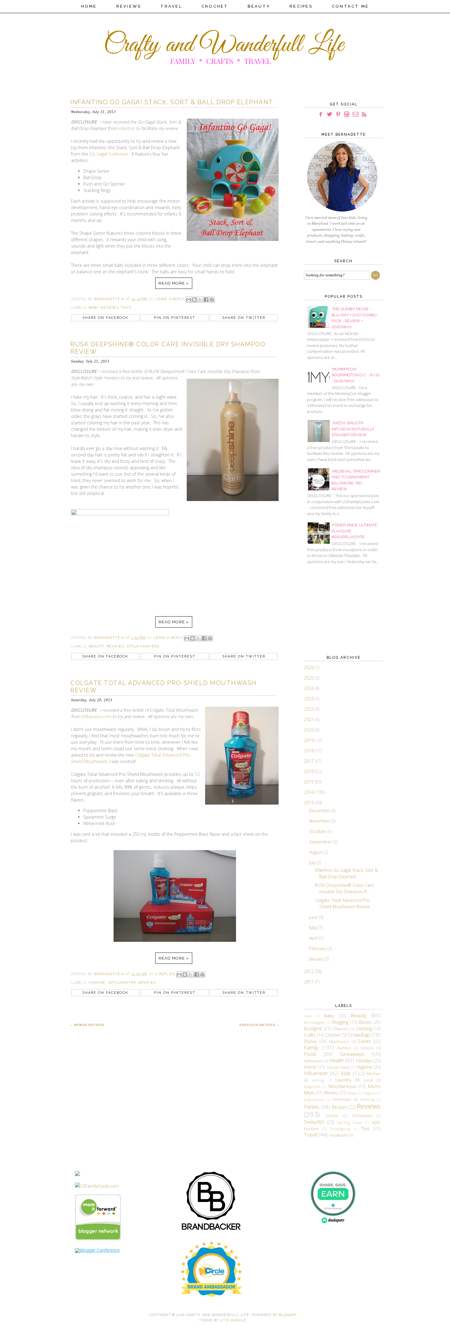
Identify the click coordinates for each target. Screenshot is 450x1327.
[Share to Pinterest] (212, 300)
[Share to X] (200, 300)
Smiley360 (314, 1122)
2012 (309, 971)
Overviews (341, 1099)
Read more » (174, 283)
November (320, 821)
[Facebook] (320, 114)
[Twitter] (329, 114)
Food (310, 1053)
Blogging (340, 1022)
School (331, 1115)
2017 (309, 761)
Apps (307, 1016)
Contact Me (350, 6)
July (313, 862)
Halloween (313, 1060)
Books (365, 1022)
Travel (171, 6)
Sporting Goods (349, 1122)
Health (336, 1060)
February (318, 948)
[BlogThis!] (194, 300)
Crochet (214, 6)
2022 (309, 709)
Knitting (318, 1080)
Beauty (259, 6)
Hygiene (97, 983)
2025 (309, 678)
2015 (309, 782)
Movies (331, 1093)
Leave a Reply (170, 299)
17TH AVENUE (233, 1320)
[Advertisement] (334, 609)
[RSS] (364, 114)
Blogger (288, 1315)
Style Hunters (143, 646)
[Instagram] (347, 114)
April (314, 938)
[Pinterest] (338, 114)
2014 (309, 792)
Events (364, 1041)
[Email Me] (355, 114)
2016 (309, 771)
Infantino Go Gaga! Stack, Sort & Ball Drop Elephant (171, 102)
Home (89, 6)
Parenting (367, 1099)
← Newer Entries (87, 1025)
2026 (309, 667)
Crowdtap (359, 1034)
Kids (346, 1073)
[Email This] (189, 300)
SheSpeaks (362, 1115)
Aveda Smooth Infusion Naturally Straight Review (353, 429)
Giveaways (352, 1053)
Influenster (122, 983)
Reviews (128, 6)
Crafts (310, 1035)
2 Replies (165, 974)
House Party (338, 1067)
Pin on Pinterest (174, 318)
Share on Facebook (105, 318)
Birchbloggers (314, 1022)
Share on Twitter (243, 318)
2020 (309, 730)
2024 (309, 688)
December (320, 810)
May (313, 928)
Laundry (343, 1080)
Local (368, 1080)
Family (311, 1047)
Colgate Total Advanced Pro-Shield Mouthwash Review (163, 686)
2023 (309, 699)
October (318, 831)
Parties (311, 1106)
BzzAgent (313, 1028)
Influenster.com (96, 716)
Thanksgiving (340, 1128)
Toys (126, 308)
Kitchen (374, 1073)
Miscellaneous (342, 1086)
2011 (309, 982)
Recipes (301, 6)
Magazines (312, 1086)
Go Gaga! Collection (108, 154)
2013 (309, 802)
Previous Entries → (259, 1025)
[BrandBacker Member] (211, 1230)
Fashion (344, 1048)
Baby (93, 308)
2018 (309, 751)
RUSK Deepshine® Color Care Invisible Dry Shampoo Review (167, 348)
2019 (309, 740)
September (321, 842)
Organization (314, 1099)
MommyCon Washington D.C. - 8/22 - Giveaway (356, 375)
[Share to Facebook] (206, 300)
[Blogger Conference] (97, 1250)
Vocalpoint (338, 1135)
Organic (369, 1093)
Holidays (364, 1060)
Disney (310, 1041)
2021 (309, 719)
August (316, 852)
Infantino (126, 128)
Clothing (364, 1028)
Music (352, 1093)
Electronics (339, 1041)
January (316, 959)
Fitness (367, 1048)
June (314, 917)
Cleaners (341, 1028)
